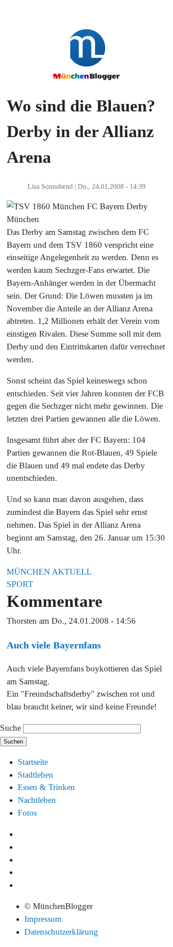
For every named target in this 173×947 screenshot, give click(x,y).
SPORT (20, 584)
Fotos (27, 812)
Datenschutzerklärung (61, 931)
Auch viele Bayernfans (54, 645)
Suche (10, 727)
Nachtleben (37, 800)
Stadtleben (35, 774)
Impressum (43, 919)
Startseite (33, 762)
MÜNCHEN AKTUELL (49, 571)
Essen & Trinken (46, 787)
